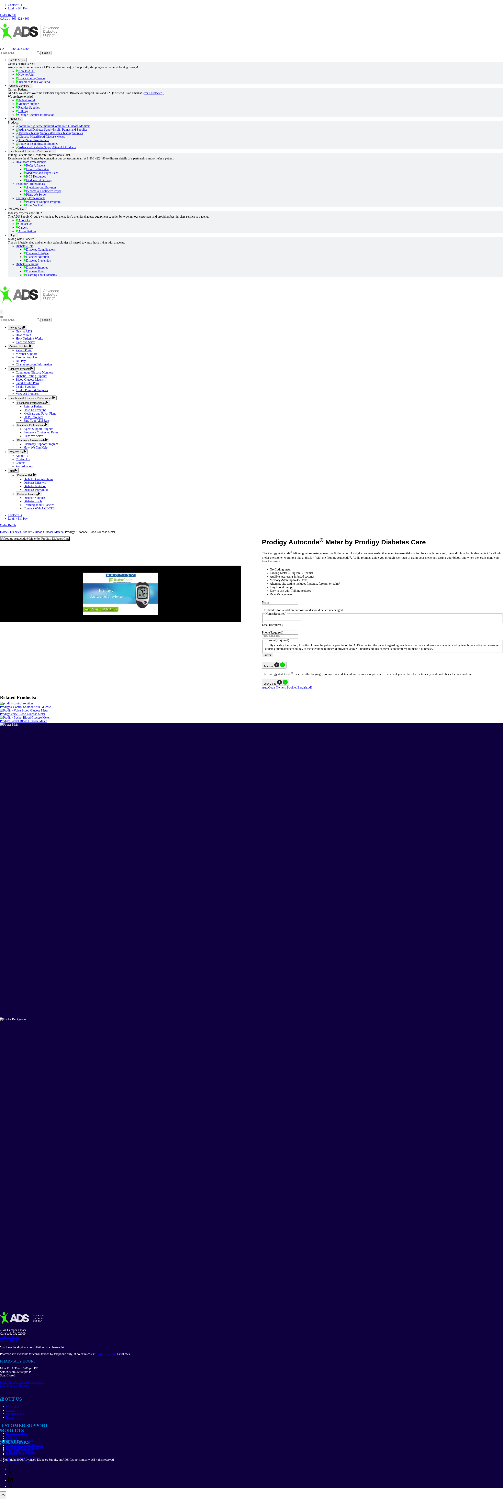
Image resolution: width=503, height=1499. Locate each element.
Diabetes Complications (41, 249)
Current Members (19, 85)
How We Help (35, 205)
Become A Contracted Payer (43, 191)
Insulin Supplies (48, 143)
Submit (267, 655)
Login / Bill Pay (18, 8)
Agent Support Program (41, 187)
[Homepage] (29, 45)
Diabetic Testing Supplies (31, 376)
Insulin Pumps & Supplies (32, 390)
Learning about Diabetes (41, 275)
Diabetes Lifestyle (37, 253)
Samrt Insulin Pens (27, 383)
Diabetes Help (24, 246)
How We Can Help (36, 447)
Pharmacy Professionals (30, 198)
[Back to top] (3, 1495)
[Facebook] (9, 1469)
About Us (24, 220)
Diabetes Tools (35, 271)
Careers (23, 227)
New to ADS (16, 60)
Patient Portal (26, 100)
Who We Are (16, 209)
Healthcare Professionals (31, 162)
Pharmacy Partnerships (20, 1449)
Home (4, 532)
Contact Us (15, 4)
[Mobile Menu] (1, 312)
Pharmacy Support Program (43, 201)
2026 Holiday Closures (14, 1385)
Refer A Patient (35, 165)
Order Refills (8, 15)
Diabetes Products (19, 368)
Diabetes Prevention (38, 260)
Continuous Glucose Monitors (71, 126)
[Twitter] (10, 1474)
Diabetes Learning (27, 264)
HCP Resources (36, 176)
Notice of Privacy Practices (22, 1458)
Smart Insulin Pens (37, 140)
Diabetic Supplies (37, 267)
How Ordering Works (31, 78)
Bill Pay (23, 111)
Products (14, 118)
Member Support (28, 103)
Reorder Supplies (29, 107)
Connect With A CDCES (39, 508)
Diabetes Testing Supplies (67, 133)
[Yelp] (10, 1486)
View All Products (64, 147)
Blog (12, 235)
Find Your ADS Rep (38, 180)
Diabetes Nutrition (37, 256)
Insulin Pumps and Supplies (70, 129)
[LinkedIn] (10, 1480)
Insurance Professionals (30, 183)
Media (10, 1417)
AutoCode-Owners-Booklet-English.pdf (287, 687)
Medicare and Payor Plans (40, 413)
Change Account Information (36, 114)
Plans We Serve (36, 194)
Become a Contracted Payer (41, 432)
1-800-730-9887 (106, 1354)
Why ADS (12, 1406)
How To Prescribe (37, 169)
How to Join (26, 74)
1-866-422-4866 (19, 48)
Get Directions (9, 1340)
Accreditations (27, 231)
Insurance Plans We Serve (34, 81)
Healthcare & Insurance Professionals (30, 151)
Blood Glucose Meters (51, 136)
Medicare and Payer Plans (42, 173)
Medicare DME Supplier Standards (22, 1382)
